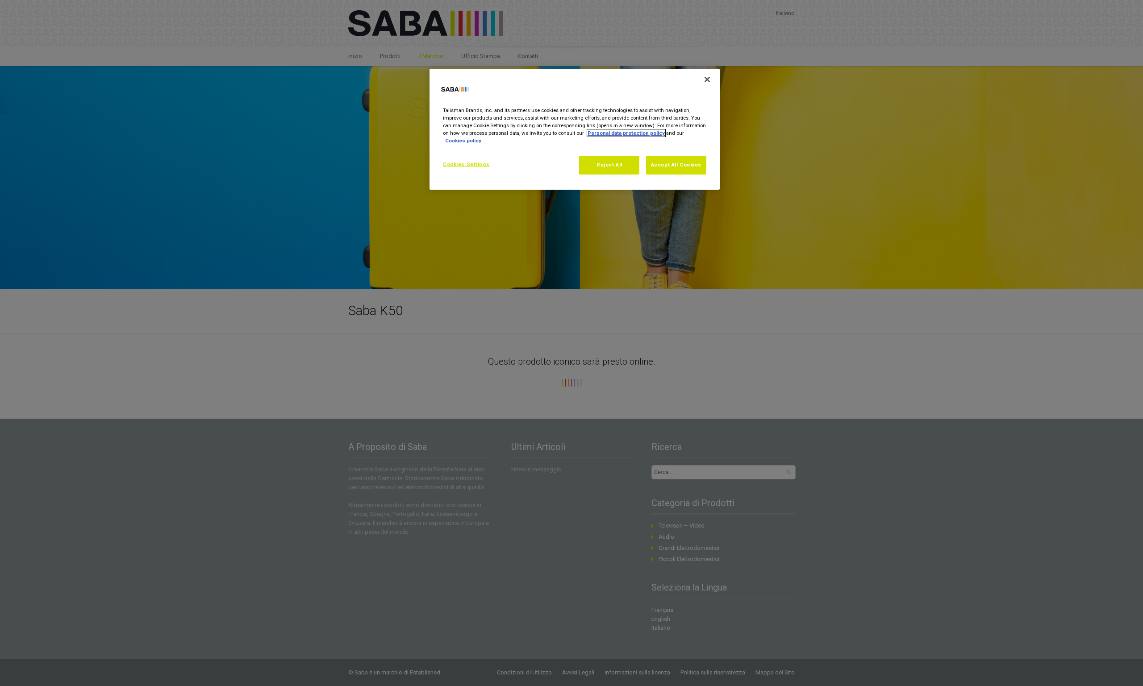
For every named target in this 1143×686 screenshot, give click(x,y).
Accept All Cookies (676, 165)
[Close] (707, 79)
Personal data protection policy (626, 133)
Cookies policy (463, 140)
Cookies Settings (466, 164)
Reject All (609, 165)
